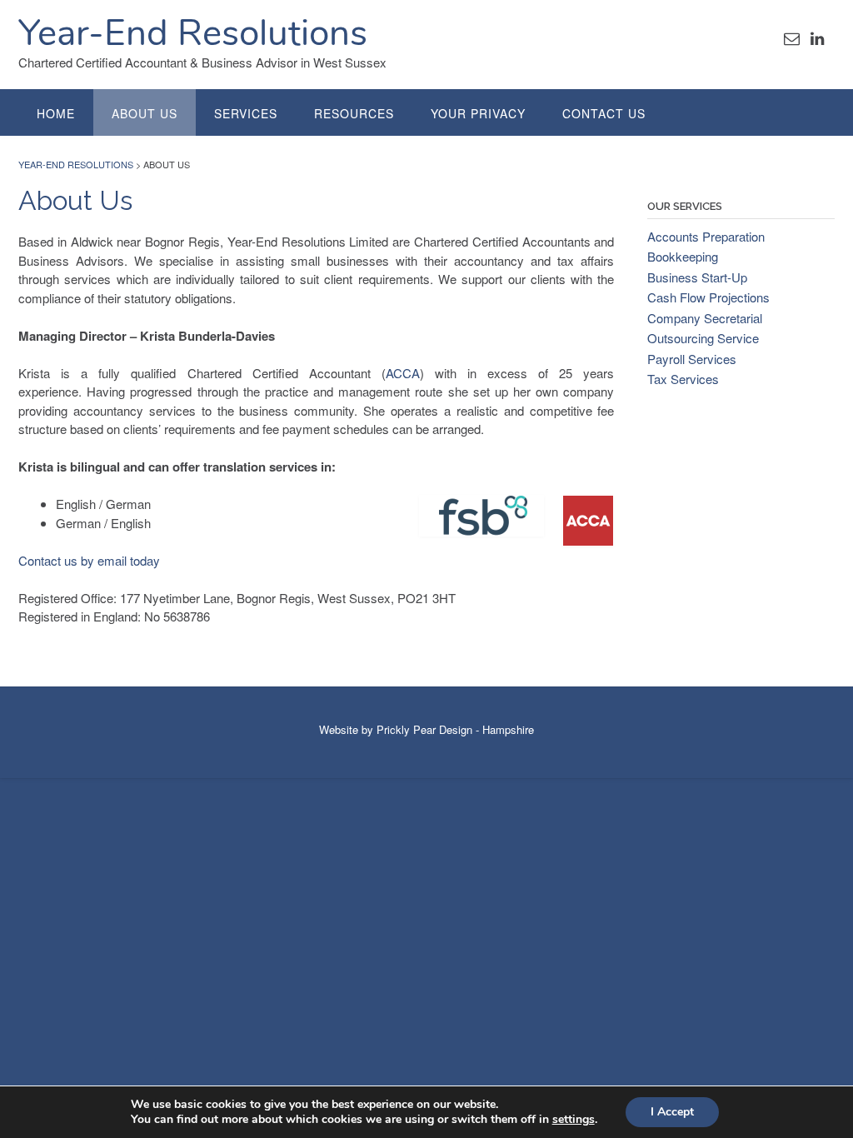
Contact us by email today (89, 560)
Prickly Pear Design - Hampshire (455, 729)
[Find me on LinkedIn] (817, 37)
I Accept (672, 1112)
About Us (144, 113)
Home (56, 113)
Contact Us (604, 113)
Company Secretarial (704, 318)
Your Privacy (478, 113)
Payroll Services (691, 358)
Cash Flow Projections (708, 297)
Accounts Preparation (706, 236)
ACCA (403, 373)
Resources (354, 113)
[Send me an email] (792, 37)
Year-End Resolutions (192, 33)
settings (573, 1119)
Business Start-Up (697, 277)
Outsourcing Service (703, 338)
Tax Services (683, 378)
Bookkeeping (682, 256)
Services (245, 113)
